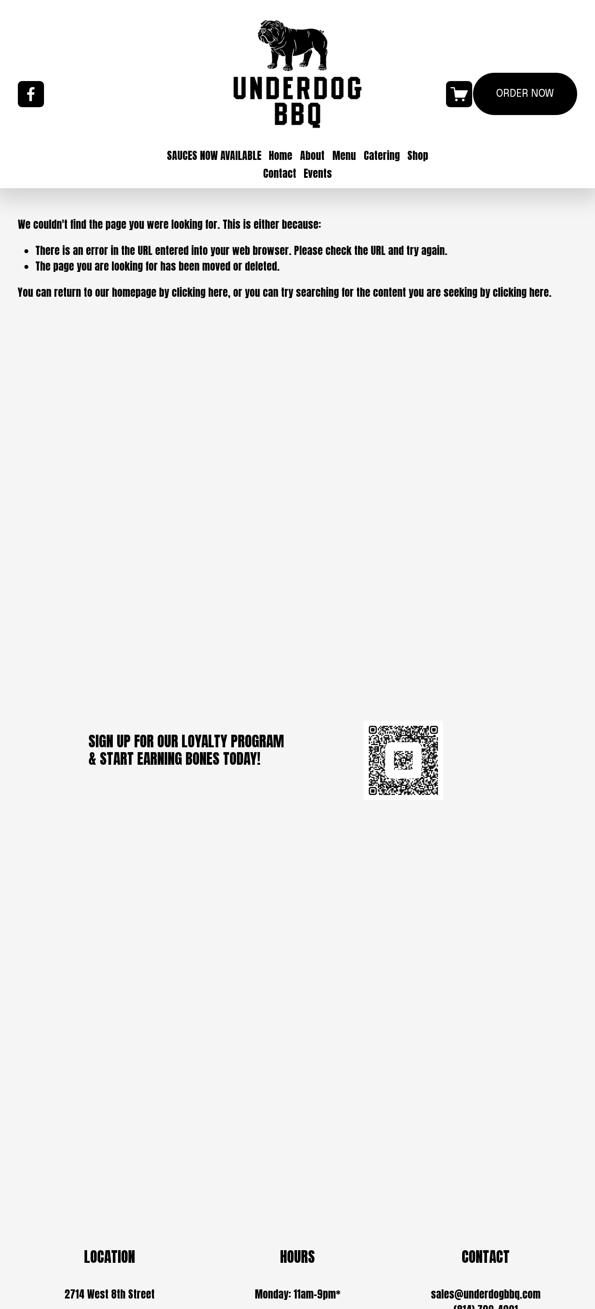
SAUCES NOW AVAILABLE (214, 155)
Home (280, 155)
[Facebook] (31, 94)
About (312, 155)
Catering (382, 155)
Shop (417, 155)
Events (318, 173)
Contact (279, 173)
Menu (344, 155)
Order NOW (525, 93)
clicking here (200, 292)
